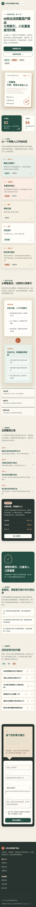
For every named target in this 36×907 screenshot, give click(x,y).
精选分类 (4, 867)
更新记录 (4, 880)
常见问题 (4, 884)
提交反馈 (4, 888)
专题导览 (4, 871)
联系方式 (7, 774)
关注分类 (7, 784)
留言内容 (7, 798)
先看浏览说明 (16, 54)
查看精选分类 (16, 48)
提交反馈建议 (16, 820)
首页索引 (4, 863)
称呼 (6, 763)
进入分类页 (16, 536)
